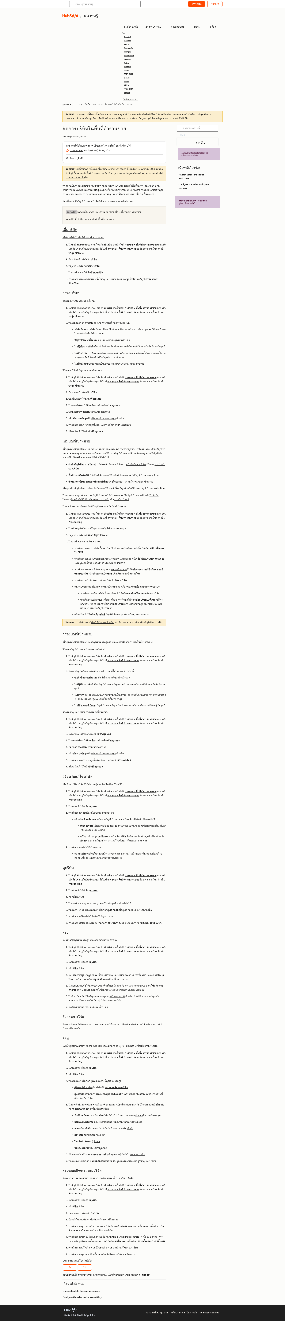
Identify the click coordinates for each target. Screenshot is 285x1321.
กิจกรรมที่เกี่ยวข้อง (112, 1178)
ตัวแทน (92, 784)
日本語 (126, 44)
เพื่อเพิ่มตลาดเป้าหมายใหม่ (127, 573)
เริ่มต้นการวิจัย (138, 1024)
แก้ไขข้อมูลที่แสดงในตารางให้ (97, 424)
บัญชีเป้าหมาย (121, 190)
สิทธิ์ (80, 158)
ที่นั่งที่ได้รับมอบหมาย (99, 212)
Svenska (127, 67)
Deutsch (127, 41)
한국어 (126, 85)
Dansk (126, 78)
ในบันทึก (154, 495)
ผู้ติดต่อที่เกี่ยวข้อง (83, 1087)
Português (128, 48)
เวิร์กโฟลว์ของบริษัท (103, 475)
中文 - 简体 (128, 89)
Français (127, 52)
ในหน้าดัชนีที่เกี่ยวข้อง (82, 499)
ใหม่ (126, 1161)
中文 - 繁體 (128, 74)
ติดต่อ (97, 1141)
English (127, 93)
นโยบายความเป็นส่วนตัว (184, 1312)
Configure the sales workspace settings (82, 1297)
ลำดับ (130, 1128)
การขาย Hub (76, 150)
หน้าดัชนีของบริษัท (136, 464)
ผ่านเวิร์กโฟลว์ (121, 499)
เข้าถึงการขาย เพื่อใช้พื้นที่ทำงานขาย (96, 219)
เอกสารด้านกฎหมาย (157, 1312)
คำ (135, 985)
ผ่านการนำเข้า (101, 499)
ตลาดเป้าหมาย (119, 569)
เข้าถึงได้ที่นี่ (181, 118)
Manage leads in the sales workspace (81, 1291)
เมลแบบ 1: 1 (99, 1135)
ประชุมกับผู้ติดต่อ (98, 1148)
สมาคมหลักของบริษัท (116, 1087)
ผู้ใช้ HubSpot (113, 1094)
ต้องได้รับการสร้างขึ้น (102, 622)
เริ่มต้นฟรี (214, 4)
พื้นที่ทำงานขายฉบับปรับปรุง (101, 173)
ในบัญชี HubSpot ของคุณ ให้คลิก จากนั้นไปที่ (96, 244)
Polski (126, 63)
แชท (78, 989)
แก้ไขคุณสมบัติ (117, 996)
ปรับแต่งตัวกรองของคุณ (103, 418)
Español (127, 37)
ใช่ (70, 1267)
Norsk (126, 82)
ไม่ (85, 1267)
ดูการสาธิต (196, 4)
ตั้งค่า (125, 201)
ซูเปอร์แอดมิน (136, 173)
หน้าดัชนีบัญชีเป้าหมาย (141, 481)
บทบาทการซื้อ (137, 1154)
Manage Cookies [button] (209, 1312)
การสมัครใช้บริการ (93, 145)
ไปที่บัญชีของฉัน (130, 99)
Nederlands (129, 56)
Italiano (127, 59)
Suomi (126, 70)
